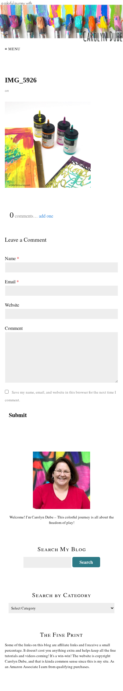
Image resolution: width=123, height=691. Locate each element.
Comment (14, 328)
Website (12, 305)
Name (12, 258)
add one (46, 216)
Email (12, 281)
